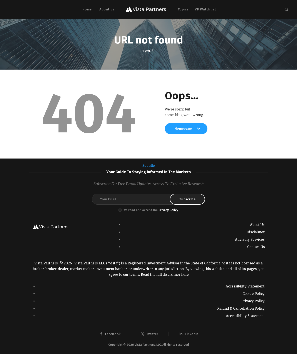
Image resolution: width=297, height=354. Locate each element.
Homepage (183, 130)
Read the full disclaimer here (165, 274)
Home (146, 50)
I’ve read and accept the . (151, 210)
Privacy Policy (168, 210)
